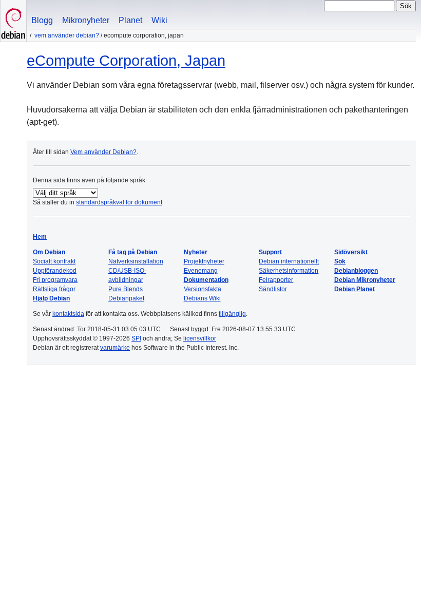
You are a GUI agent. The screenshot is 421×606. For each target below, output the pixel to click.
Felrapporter (276, 279)
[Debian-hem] (13, 21)
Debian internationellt (289, 261)
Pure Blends (125, 289)
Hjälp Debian (51, 298)
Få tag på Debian (132, 252)
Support (270, 252)
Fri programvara (55, 279)
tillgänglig (232, 313)
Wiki (159, 20)
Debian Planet (354, 289)
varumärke (115, 347)
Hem (40, 236)
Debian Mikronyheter (364, 279)
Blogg (42, 20)
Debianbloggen (356, 270)
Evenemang (201, 270)
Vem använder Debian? (66, 35)
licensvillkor (199, 338)
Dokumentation (206, 279)
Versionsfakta (202, 289)
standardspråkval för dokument (119, 202)
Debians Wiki (202, 298)
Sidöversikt (351, 252)
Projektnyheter (204, 261)
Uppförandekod (54, 270)
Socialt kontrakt (54, 261)
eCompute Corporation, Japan (126, 60)
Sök (340, 261)
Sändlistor (273, 289)
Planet (130, 20)
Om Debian (49, 252)
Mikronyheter (85, 20)
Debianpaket (126, 298)
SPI (136, 338)
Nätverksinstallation (135, 261)
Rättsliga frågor (54, 289)
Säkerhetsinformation (288, 270)
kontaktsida (68, 313)
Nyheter (195, 252)
